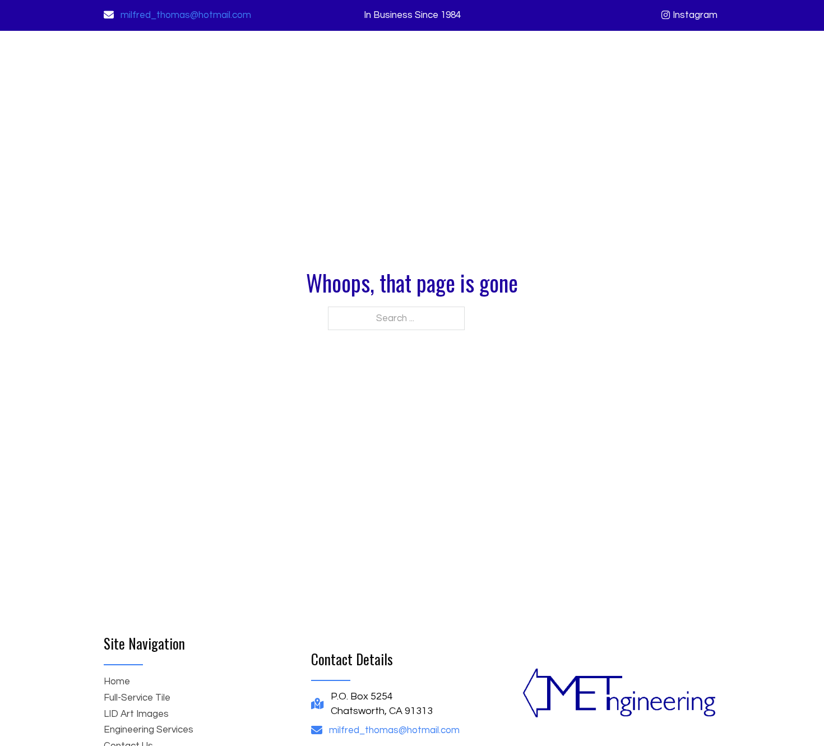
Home (369, 57)
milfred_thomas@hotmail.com (186, 15)
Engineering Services (609, 57)
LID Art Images (515, 57)
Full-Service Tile (432, 57)
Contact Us (695, 57)
